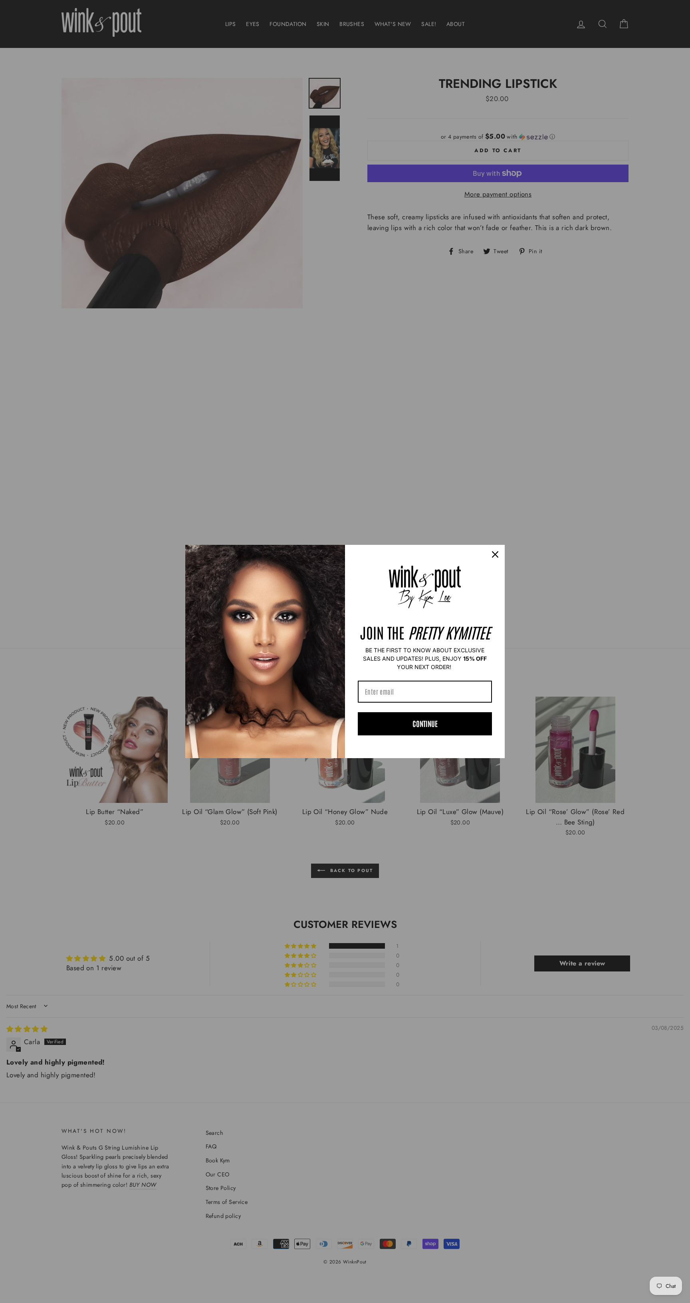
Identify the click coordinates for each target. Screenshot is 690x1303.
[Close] (495, 554)
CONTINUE (425, 723)
